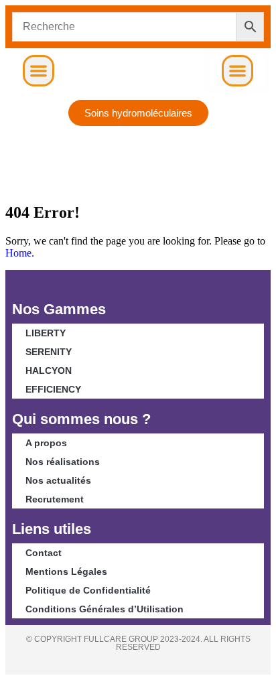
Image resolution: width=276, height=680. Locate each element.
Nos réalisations (62, 461)
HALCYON (48, 370)
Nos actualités (58, 480)
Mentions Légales (66, 571)
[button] (38, 70)
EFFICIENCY (53, 389)
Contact (43, 552)
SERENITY (48, 351)
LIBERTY (45, 333)
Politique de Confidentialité (88, 590)
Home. (19, 253)
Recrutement (54, 499)
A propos (46, 442)
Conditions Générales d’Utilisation (104, 609)
